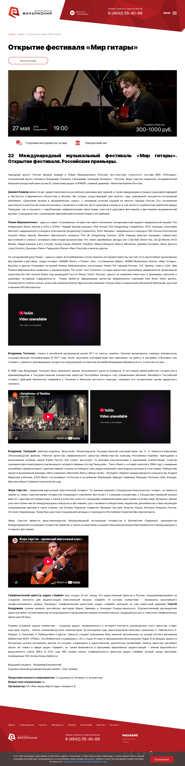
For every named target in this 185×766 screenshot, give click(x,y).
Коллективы (86, 724)
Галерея (72, 724)
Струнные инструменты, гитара (46, 143)
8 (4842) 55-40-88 (82, 738)
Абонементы (57, 724)
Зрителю (101, 724)
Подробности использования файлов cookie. (85, 761)
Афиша (21, 34)
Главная (11, 34)
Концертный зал (96, 143)
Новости (43, 724)
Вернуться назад (28, 60)
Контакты (114, 724)
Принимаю (162, 759)
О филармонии (27, 724)
